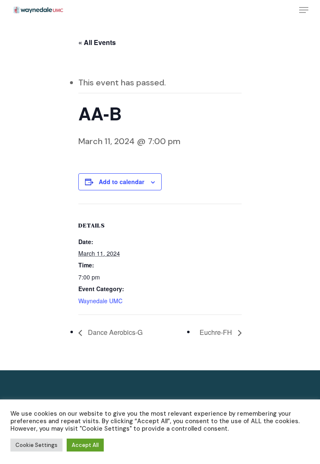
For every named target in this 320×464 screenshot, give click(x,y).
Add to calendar (121, 181)
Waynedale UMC (100, 301)
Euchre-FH (217, 332)
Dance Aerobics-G (114, 332)
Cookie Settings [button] (36, 445)
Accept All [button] (85, 445)
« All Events (97, 42)
